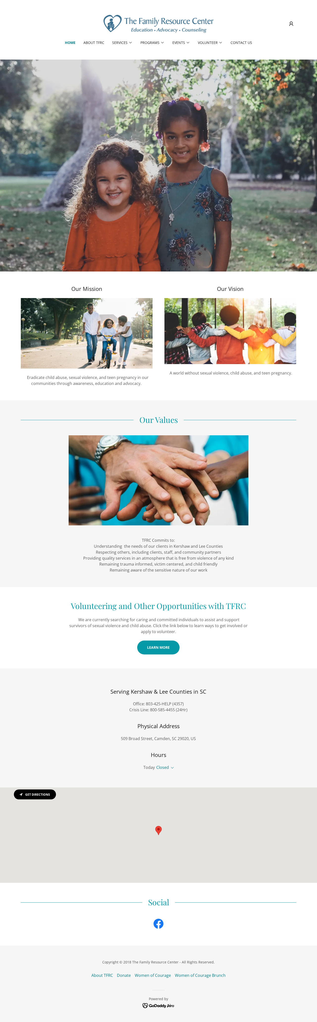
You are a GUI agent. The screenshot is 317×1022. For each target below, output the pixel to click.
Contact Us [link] (241, 42)
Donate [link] (124, 975)
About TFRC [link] (93, 42)
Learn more (158, 647)
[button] (291, 24)
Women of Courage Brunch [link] (200, 975)
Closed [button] (162, 767)
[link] (159, 23)
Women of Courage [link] (153, 975)
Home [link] (70, 42)
